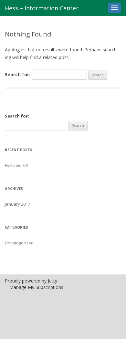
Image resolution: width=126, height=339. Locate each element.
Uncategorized (19, 243)
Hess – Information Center (42, 8)
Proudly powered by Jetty (31, 281)
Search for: (17, 74)
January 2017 (17, 204)
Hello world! (16, 165)
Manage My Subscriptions (36, 287)
